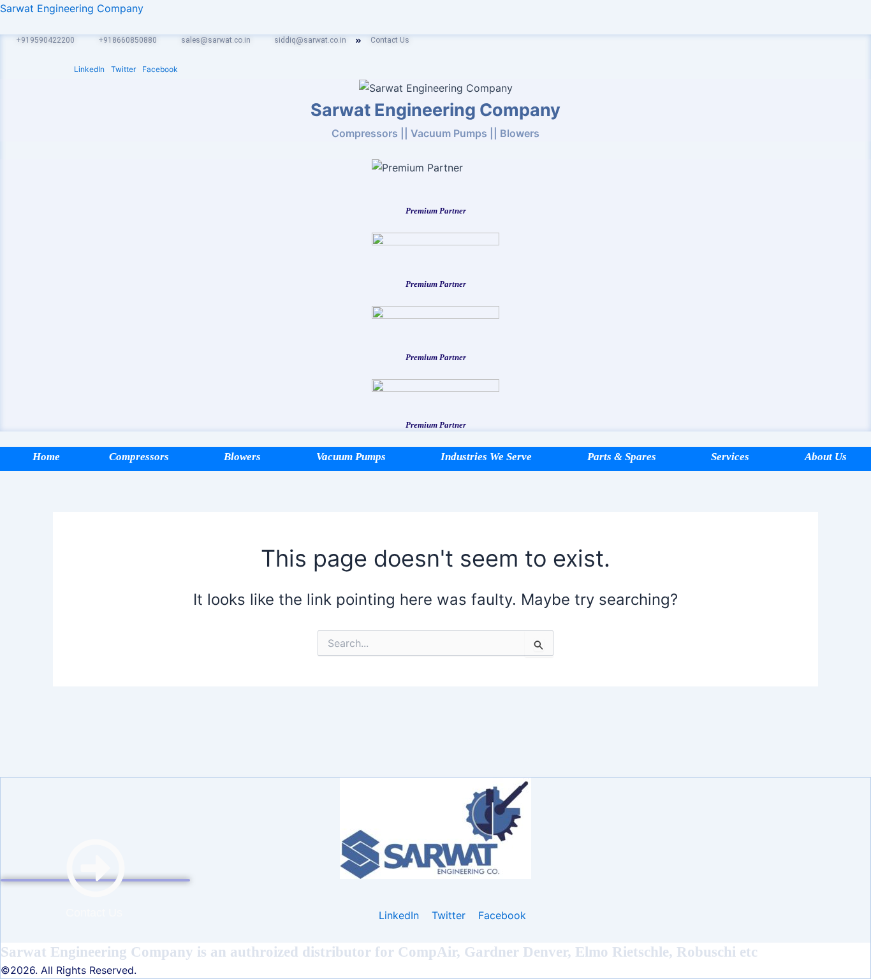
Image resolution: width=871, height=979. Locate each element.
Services (730, 457)
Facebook (160, 69)
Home (46, 457)
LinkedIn (89, 69)
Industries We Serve (486, 457)
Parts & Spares (621, 457)
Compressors (139, 457)
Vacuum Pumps (351, 457)
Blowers (242, 457)
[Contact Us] (95, 880)
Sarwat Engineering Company (71, 8)
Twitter (123, 69)
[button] (142, 457)
